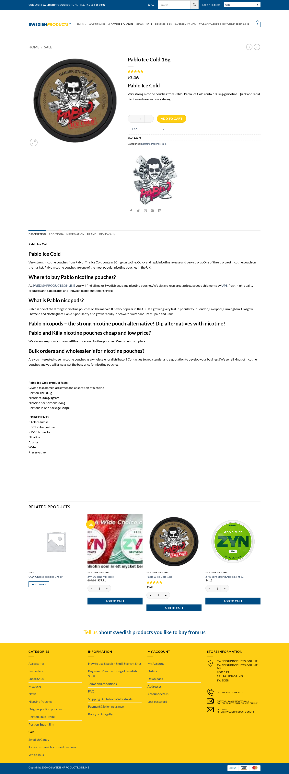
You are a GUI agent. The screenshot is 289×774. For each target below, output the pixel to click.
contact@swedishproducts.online (53, 4)
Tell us (91, 632)
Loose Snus (36, 678)
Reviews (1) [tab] (107, 234)
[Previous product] (257, 47)
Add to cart (171, 118)
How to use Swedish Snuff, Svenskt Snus (115, 663)
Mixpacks (35, 686)
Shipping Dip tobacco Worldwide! (110, 699)
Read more (39, 584)
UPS (224, 285)
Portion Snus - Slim (41, 724)
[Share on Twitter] (138, 211)
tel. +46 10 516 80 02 (93, 4)
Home (34, 47)
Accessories (36, 663)
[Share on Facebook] (131, 211)
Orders (152, 671)
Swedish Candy (185, 24)
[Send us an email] (149, 5)
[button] (211, 4)
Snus (80, 24)
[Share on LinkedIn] (159, 211)
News (140, 24)
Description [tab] (37, 234)
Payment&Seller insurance (106, 706)
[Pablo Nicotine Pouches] (155, 180)
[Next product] (249, 47)
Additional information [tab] (67, 234)
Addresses (154, 686)
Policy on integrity (100, 714)
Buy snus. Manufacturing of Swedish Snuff (112, 673)
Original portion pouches (45, 709)
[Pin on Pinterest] (152, 211)
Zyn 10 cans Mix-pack (100, 576)
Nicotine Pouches (120, 24)
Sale (149, 24)
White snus (97, 24)
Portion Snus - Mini (42, 716)
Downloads (155, 678)
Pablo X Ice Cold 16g (159, 576)
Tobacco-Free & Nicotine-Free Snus (224, 24)
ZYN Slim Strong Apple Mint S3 (224, 576)
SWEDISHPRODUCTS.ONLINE (53, 285)
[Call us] (152, 5)
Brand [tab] (91, 234)
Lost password (157, 701)
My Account (155, 663)
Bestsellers (163, 24)
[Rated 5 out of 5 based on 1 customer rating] (194, 71)
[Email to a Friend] (145, 211)
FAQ (91, 691)
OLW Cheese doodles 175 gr (46, 576)
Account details (157, 694)
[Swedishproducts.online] (50, 24)
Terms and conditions (102, 684)
